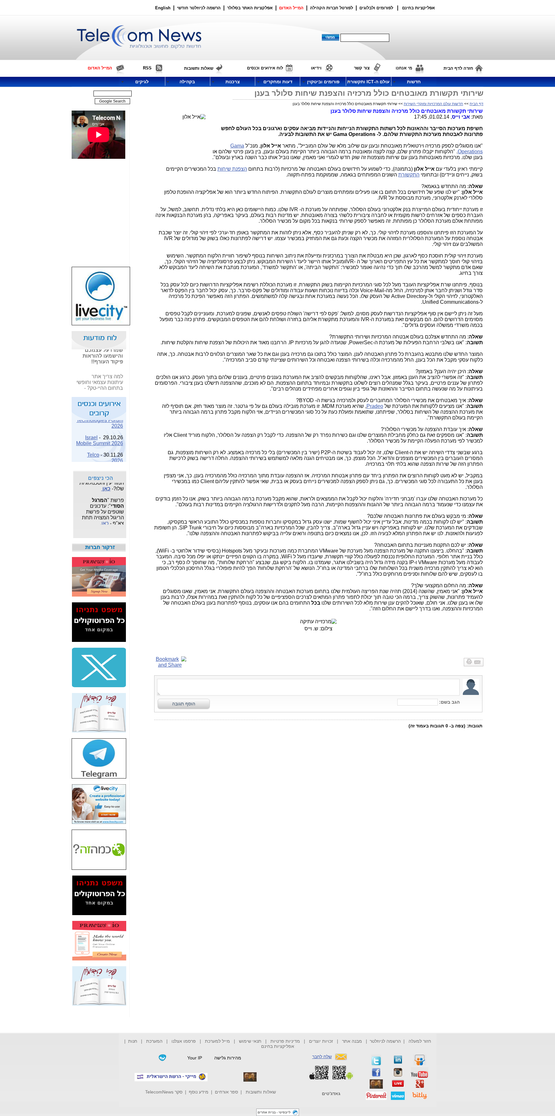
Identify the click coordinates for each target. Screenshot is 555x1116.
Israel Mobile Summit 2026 (99, 436)
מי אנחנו (404, 68)
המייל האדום (291, 7)
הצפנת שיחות (232, 169)
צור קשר (362, 68)
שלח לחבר (322, 1056)
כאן (119, 389)
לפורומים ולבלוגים (376, 7)
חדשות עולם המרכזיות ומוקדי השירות (433, 104)
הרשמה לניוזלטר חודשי (199, 7)
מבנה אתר (352, 1041)
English (163, 7)
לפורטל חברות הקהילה (331, 7)
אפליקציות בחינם (277, 1046)
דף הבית (476, 104)
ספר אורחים (226, 1091)
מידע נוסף (198, 1091)
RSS (147, 68)
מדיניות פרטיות (285, 1041)
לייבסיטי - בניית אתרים (274, 1112)
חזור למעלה (420, 1041)
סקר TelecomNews (163, 1091)
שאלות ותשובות (261, 1091)
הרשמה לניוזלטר (385, 1041)
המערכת (154, 1041)
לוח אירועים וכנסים (265, 68)
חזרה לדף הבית (458, 68)
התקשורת (408, 174)
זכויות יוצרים (321, 1041)
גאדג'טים (331, 1093)
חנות (132, 1041)
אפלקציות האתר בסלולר (250, 7)
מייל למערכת (217, 1041)
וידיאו (316, 68)
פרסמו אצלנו (184, 1041)
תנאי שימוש (250, 1041)
